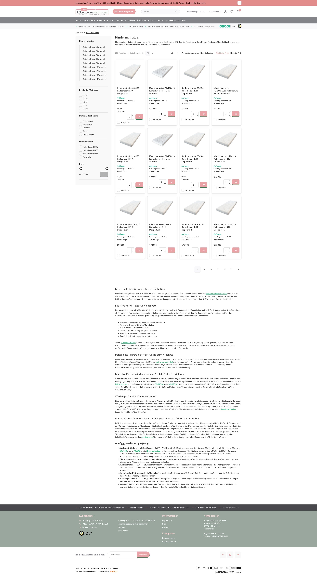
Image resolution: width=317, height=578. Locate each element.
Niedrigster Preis (222, 53)
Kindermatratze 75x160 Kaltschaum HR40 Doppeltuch (160, 227)
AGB (77, 568)
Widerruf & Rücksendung (90, 568)
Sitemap (116, 568)
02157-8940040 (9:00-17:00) (95, 524)
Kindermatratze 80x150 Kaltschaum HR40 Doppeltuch (192, 91)
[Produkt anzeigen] (139, 117)
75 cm (85, 102)
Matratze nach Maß (85, 20)
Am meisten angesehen (190, 53)
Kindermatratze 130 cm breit (94, 75)
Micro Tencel (88, 134)
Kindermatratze (145, 20)
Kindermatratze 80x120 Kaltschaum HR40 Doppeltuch (128, 91)
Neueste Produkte (207, 53)
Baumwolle (87, 124)
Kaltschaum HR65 (90, 153)
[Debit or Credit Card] (238, 568)
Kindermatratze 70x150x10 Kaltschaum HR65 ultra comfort (162, 159)
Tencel (85, 131)
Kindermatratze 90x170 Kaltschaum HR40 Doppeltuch (192, 227)
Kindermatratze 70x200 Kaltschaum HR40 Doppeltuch (128, 227)
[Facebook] (223, 555)
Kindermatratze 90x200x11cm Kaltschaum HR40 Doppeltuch (226, 91)
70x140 (136, 451)
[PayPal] (233, 568)
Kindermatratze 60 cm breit (93, 47)
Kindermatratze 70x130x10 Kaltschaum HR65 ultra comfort (162, 91)
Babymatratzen (154, 451)
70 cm (85, 98)
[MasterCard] (198, 568)
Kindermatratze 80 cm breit (93, 59)
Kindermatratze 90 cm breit (93, 63)
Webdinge (113, 572)
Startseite (79, 33)
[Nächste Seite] (238, 269)
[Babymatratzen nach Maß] (92, 11)
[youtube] (238, 555)
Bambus (86, 128)
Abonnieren (143, 555)
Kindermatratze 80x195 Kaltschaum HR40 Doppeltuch (225, 227)
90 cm (85, 108)
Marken (165, 527)
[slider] (80, 168)
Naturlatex (87, 157)
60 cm (85, 95)
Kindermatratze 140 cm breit (94, 79)
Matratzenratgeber (167, 20)
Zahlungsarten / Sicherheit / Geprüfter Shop (136, 520)
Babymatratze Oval (125, 20)
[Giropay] (210, 568)
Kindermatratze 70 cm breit (93, 51)
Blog (184, 20)
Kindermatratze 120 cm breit (94, 71)
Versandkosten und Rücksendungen (133, 524)
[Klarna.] (215, 568)
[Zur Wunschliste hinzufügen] (141, 63)
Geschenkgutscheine (196, 11)
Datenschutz (106, 568)
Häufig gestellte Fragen (92, 520)
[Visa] (221, 568)
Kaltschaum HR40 (90, 147)
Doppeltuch (88, 121)
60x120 (123, 451)
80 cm (85, 105)
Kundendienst (214, 11)
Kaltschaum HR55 (90, 150)
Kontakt (121, 527)
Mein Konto (123, 530)
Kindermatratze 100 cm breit (94, 67)
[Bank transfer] (227, 568)
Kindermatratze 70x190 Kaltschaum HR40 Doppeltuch (225, 159)
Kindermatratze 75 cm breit (93, 55)
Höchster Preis (235, 53)
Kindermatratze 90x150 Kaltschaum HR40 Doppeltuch (128, 159)
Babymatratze (104, 20)
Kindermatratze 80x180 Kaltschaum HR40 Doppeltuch (192, 159)
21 (231, 269)
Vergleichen (125, 122)
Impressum (167, 520)
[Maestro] (204, 568)
